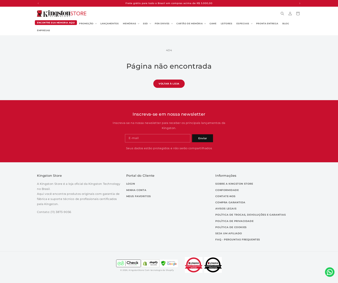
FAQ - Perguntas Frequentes (237, 239)
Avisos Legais (225, 208)
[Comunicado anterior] (38, 3)
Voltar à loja (169, 83)
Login (130, 183)
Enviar (202, 138)
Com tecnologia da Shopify (159, 270)
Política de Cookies (230, 227)
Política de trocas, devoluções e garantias (250, 214)
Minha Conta (136, 190)
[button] (87, 23)
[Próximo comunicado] (300, 3)
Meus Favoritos (138, 196)
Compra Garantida (230, 202)
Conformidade (227, 190)
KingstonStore (136, 270)
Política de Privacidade (234, 221)
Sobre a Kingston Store (234, 183)
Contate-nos (225, 196)
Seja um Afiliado (228, 233)
